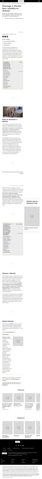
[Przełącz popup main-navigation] (3, 1)
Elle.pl (2, 459)
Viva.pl (2, 462)
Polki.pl (23, 461)
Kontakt (4, 448)
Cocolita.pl (23, 462)
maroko (8, 383)
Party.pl (12, 461)
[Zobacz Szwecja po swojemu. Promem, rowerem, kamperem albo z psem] (7, 397)
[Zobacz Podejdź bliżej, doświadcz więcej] (19, 397)
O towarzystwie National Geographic (28, 448)
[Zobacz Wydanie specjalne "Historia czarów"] (32, 216)
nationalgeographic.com (10, 332)
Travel (13, 383)
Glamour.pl (13, 459)
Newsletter (4, 450)
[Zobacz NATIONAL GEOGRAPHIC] (7, 427)
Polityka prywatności (16, 448)
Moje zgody (10, 450)
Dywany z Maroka (7, 43)
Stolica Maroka (7, 45)
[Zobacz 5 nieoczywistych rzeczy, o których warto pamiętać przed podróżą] (30, 397)
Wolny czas (17, 383)
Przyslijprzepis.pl (35, 461)
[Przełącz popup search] (39, 1)
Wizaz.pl (12, 462)
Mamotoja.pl (3, 461)
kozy (4, 383)
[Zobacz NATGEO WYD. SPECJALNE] (30, 427)
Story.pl (33, 462)
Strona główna (4, 3)
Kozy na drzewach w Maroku (9, 41)
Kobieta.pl (23, 459)
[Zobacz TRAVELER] (19, 427)
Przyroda (9, 3)
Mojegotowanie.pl (35, 459)
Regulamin (9, 448)
